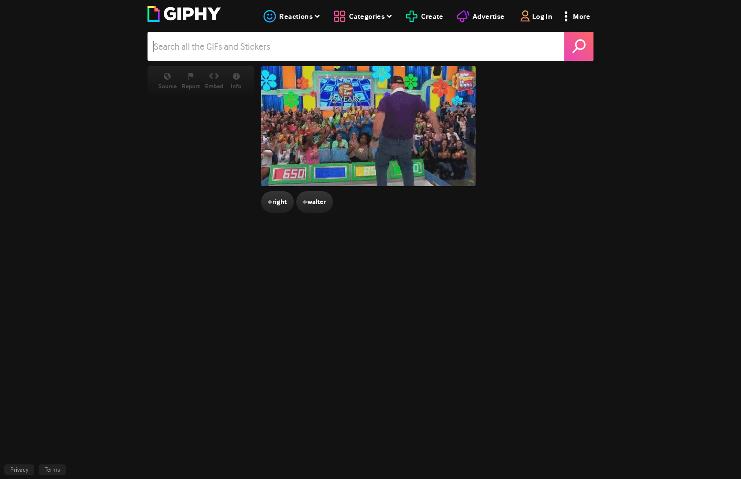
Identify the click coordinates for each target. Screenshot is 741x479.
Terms (52, 469)
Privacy (19, 469)
